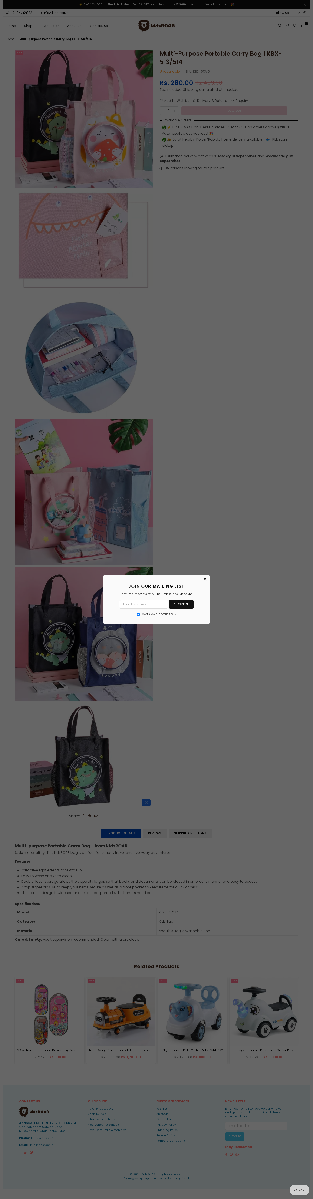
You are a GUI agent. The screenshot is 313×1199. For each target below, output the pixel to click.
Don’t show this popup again (158, 614)
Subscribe (181, 604)
